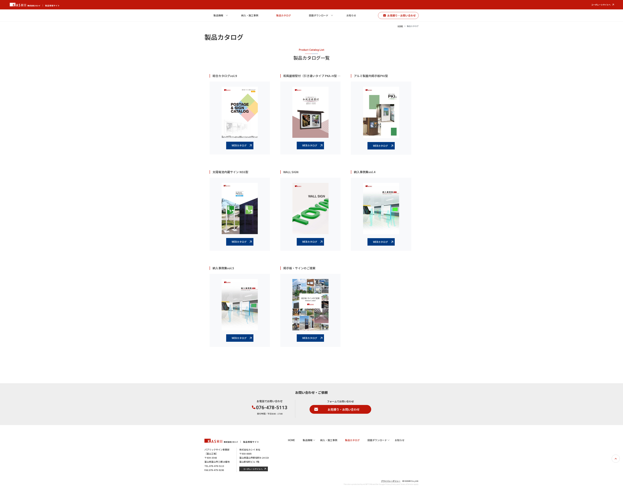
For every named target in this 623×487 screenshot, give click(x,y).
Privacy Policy (391, 484)
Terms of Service (406, 484)
